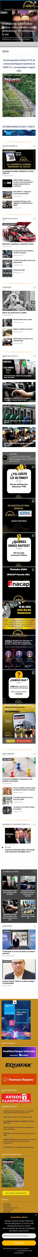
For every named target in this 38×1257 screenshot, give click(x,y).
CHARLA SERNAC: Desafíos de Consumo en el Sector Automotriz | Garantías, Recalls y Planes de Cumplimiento (19, 1141)
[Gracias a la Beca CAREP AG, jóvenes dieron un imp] (19, 686)
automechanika (8, 1210)
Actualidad (7, 1204)
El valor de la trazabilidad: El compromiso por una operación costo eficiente (17, 780)
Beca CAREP (7, 1212)
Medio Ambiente (8, 759)
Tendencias (7, 293)
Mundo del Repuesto (9, 224)
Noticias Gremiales (9, 151)
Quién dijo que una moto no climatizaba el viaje (18, 1117)
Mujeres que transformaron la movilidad (14, 313)
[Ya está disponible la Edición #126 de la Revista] (19, 481)
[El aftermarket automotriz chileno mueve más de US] (19, 549)
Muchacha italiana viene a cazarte (22, 319)
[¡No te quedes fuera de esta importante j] (19, 652)
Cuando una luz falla (19, 270)
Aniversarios (7, 1206)
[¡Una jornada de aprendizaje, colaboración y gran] (19, 515)
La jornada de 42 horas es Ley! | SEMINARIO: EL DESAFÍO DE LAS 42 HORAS (22, 203)
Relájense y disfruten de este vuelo (23, 329)
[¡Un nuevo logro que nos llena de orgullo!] (19, 584)
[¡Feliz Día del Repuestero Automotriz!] (19, 618)
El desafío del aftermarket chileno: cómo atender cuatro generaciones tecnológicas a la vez (20, 851)
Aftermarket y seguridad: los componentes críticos (17, 244)
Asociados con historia (10, 1208)
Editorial (3, 12)
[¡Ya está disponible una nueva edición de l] (19, 721)
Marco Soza (7, 361)
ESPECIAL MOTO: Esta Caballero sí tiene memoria (19, 1147)
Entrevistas (7, 931)
